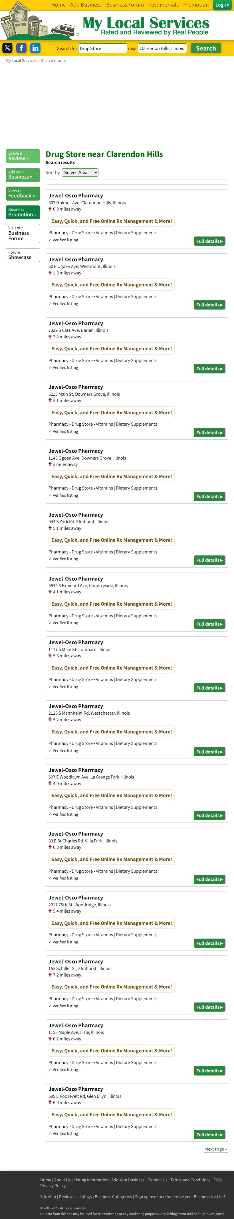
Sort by (53, 172)
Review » (18, 155)
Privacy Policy (53, 1185)
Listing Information (91, 1179)
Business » (20, 174)
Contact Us (158, 1179)
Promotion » (22, 212)
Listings (84, 1196)
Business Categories (113, 1196)
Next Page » (216, 1149)
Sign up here (146, 1196)
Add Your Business (128, 1179)
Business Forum (18, 233)
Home (45, 1179)
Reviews (66, 1196)
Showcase (20, 254)
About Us (62, 1179)
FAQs (218, 1179)
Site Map (48, 1196)
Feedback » (21, 193)
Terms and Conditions (190, 1179)
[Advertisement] (117, 106)
